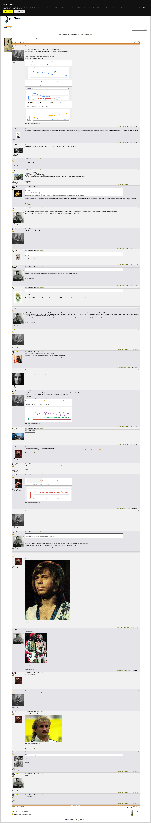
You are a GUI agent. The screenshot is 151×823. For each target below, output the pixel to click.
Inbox (132, 18)
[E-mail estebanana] (13, 207)
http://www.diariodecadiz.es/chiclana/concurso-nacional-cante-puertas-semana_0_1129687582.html (39, 160)
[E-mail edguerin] (13, 169)
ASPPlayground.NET (79, 820)
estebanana (41, 287)
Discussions (18, 42)
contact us (91, 34)
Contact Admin (142, 18)
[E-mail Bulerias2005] (13, 463)
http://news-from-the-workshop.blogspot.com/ (33, 452)
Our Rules (137, 18)
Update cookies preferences (75, 36)
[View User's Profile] (12, 45)
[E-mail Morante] (13, 158)
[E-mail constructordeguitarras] (13, 751)
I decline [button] (10, 11)
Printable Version (137, 41)
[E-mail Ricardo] (13, 186)
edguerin (41, 186)
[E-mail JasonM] (13, 351)
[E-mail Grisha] (13, 794)
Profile (135, 18)
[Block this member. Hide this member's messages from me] (16, 45)
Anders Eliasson (42, 531)
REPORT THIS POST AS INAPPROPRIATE (123, 126)
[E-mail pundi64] (13, 250)
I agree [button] (5, 11)
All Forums (13, 42)
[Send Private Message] (14, 45)
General (22, 42)
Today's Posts (129, 18)
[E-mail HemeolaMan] (13, 368)
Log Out (145, 18)
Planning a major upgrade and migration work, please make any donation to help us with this (9, 24)
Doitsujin (41, 128)
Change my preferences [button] (19, 11)
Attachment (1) (28, 425)
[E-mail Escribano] (13, 428)
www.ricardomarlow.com (28, 204)
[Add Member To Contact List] (15, 45)
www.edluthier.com (27, 763)
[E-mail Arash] (13, 474)
